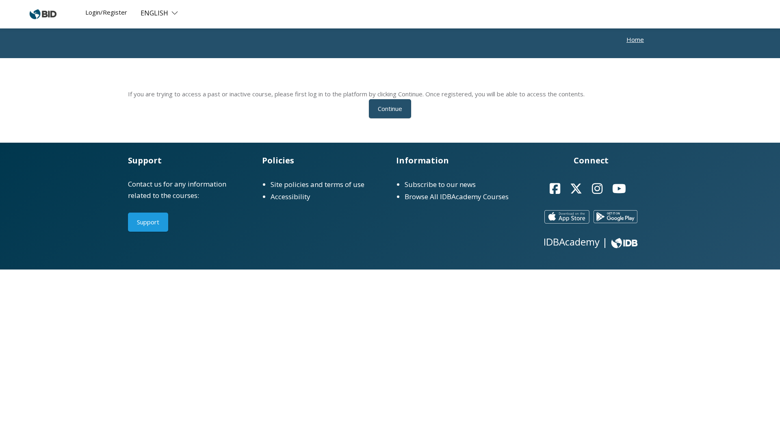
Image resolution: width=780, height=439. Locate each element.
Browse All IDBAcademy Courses (457, 196)
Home (635, 39)
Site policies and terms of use (317, 184)
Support (148, 222)
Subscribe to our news (440, 184)
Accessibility (290, 196)
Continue (390, 108)
